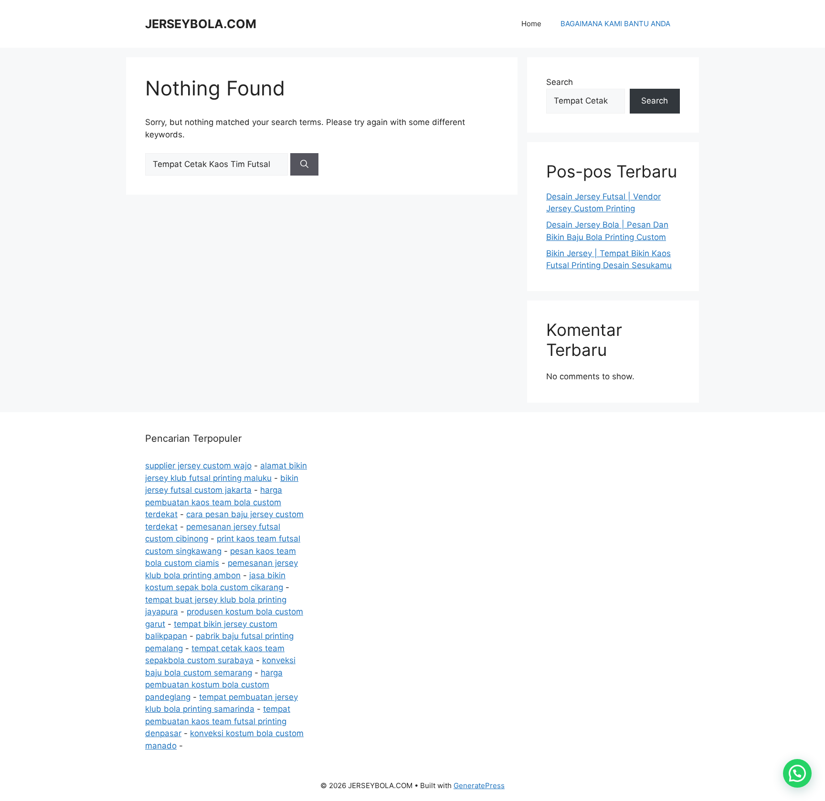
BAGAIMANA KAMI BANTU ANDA (615, 23)
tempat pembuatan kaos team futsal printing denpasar (217, 721)
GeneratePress (479, 785)
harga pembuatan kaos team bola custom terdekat (213, 502)
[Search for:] (217, 164)
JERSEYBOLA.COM (200, 24)
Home (531, 23)
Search (559, 82)
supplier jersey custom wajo (198, 465)
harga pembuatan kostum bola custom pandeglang (214, 685)
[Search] (304, 164)
